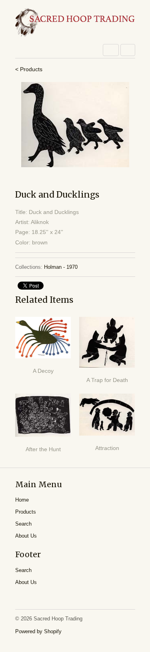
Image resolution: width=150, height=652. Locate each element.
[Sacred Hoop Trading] (75, 23)
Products (25, 512)
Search (23, 524)
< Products (28, 69)
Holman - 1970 (61, 267)
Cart (127, 50)
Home (22, 500)
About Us (26, 536)
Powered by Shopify (38, 631)
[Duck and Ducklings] (75, 124)
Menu (111, 50)
